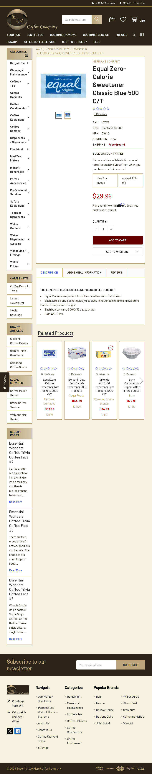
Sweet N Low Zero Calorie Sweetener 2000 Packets (77, 385)
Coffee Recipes (15, 128)
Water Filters (14, 264)
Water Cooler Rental (18, 417)
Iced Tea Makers (15, 158)
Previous (39, 380)
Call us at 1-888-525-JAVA (19, 716)
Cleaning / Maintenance (18, 72)
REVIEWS (116, 272)
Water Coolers (15, 226)
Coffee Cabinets (16, 95)
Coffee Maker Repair (18, 393)
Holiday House (105, 709)
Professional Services (18, 192)
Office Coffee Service (39, 41)
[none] (63, 85)
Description (49, 272)
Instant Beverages (17, 169)
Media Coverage (16, 312)
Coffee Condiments (18, 106)
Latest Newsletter (17, 300)
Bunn (99, 696)
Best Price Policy (74, 41)
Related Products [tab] (55, 333)
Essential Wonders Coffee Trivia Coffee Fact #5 (19, 589)
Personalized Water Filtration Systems (47, 712)
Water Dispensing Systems (17, 239)
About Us (13, 34)
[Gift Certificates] (113, 19)
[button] (118, 251)
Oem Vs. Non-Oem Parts (18, 353)
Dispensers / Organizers (18, 140)
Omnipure (129, 709)
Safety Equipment (17, 203)
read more (15, 501)
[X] (134, 34)
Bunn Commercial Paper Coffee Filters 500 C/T (132, 385)
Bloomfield (130, 703)
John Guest (103, 723)
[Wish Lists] (124, 19)
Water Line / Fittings (18, 253)
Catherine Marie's (133, 716)
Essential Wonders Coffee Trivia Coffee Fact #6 (19, 520)
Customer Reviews (63, 34)
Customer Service (96, 34)
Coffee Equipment (17, 117)
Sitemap (43, 747)
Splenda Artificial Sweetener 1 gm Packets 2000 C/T (104, 387)
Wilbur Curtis (131, 696)
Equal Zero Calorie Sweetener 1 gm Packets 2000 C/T (49, 387)
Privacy (12, 41)
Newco (100, 703)
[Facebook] (142, 34)
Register (140, 3)
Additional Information (84, 272)
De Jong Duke (104, 716)
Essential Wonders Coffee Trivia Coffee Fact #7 (19, 452)
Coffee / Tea (15, 83)
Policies (121, 34)
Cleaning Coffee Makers (19, 341)
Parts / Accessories (18, 181)
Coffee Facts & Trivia (19, 288)
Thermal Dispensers (17, 215)
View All (128, 723)
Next (141, 380)
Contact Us (35, 34)
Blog (97, 41)
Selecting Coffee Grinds (18, 365)
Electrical (16, 149)
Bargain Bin (17, 63)
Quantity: (100, 221)
